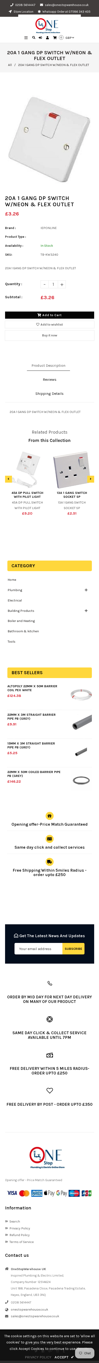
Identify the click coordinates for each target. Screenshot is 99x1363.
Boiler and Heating (21, 621)
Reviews (49, 379)
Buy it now (49, 335)
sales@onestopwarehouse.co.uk (67, 5)
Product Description (48, 365)
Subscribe (73, 949)
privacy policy (38, 1357)
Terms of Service (21, 1242)
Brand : (10, 228)
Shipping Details (49, 393)
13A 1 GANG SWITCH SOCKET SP (72, 495)
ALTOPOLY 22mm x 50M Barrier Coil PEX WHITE (32, 688)
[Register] (48, 38)
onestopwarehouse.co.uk (29, 1309)
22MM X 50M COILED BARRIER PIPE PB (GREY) (34, 774)
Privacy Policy (19, 1228)
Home (12, 580)
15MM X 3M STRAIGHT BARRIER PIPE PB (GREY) (31, 745)
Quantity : (13, 284)
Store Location (23, 11)
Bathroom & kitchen (23, 631)
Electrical (15, 600)
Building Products (21, 611)
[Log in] (41, 38)
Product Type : (15, 237)
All (10, 65)
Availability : (14, 246)
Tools (11, 642)
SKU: (8, 255)
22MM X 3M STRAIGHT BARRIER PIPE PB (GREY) (31, 717)
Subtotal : (13, 297)
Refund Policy (19, 1235)
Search (14, 1221)
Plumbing (15, 590)
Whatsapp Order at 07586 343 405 (66, 11)
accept (64, 1357)
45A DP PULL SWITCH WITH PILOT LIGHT (27, 495)
